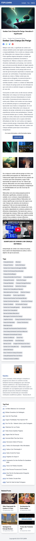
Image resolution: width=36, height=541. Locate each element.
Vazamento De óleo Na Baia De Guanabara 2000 (18, 461)
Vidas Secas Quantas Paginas (14, 431)
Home (4, 38)
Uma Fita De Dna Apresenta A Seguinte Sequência (17, 474)
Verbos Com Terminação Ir (14, 449)
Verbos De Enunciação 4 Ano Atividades (18, 445)
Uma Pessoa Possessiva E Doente (16, 469)
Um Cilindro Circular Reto (13, 478)
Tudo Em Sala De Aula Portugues (15, 482)
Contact (24, 3)
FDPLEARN (6, 3)
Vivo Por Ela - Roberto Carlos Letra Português (18, 423)
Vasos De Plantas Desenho (14, 466)
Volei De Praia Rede (11, 416)
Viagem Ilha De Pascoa (12, 434)
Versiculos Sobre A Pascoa (14, 442)
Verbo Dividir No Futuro (13, 453)
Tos (28, 3)
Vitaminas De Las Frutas (12, 427)
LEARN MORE (18, 137)
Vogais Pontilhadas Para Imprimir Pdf (16, 420)
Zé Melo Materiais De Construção (15, 408)
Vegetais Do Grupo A (12, 456)
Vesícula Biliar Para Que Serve (14, 438)
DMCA (33, 3)
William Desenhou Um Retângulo (14, 412)
